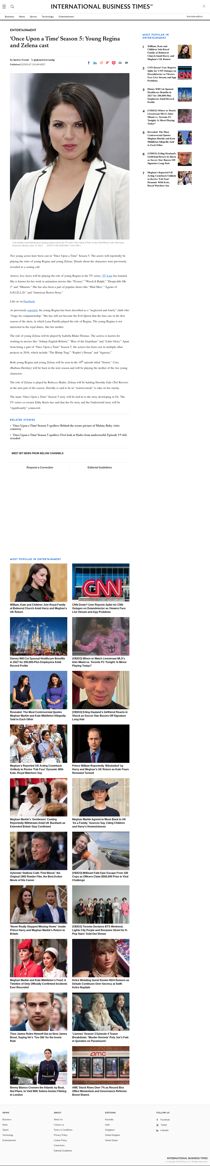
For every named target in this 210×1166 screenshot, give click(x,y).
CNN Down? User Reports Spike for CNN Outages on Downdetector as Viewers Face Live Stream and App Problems (99, 608)
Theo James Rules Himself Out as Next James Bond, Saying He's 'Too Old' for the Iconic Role (38, 1037)
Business (9, 16)
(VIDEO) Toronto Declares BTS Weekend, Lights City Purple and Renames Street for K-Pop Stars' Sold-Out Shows (100, 930)
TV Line (107, 276)
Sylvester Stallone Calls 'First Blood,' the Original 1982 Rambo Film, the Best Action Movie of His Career (36, 877)
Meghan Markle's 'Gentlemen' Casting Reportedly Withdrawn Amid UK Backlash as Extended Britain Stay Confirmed (37, 823)
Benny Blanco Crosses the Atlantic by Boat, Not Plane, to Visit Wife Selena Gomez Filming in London (38, 1091)
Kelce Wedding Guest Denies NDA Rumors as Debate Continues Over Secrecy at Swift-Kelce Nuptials (100, 984)
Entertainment (66, 16)
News (22, 16)
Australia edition (195, 16)
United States (111, 1140)
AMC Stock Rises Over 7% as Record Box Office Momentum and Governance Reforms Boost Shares (99, 1091)
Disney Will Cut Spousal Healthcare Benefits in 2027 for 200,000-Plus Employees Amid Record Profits (37, 662)
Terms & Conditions (63, 1130)
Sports (33, 16)
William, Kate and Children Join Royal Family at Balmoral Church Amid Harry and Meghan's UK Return (38, 608)
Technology (48, 16)
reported (32, 310)
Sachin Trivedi (21, 59)
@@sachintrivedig (44, 59)
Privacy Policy (61, 1135)
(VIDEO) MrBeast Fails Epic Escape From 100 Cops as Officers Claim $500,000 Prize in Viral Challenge (100, 877)
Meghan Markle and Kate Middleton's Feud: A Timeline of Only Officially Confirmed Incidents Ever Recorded (38, 984)
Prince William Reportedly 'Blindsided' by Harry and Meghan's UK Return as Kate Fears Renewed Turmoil (100, 769)
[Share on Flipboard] (108, 63)
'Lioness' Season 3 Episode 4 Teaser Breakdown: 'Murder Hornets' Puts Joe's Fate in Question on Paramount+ (100, 1037)
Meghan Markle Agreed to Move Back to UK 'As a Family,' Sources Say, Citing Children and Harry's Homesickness (99, 823)
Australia (109, 1119)
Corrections (59, 1145)
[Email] (120, 63)
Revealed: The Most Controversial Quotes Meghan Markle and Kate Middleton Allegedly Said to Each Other (38, 716)
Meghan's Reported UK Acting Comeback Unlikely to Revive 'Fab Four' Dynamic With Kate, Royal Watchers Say (36, 769)
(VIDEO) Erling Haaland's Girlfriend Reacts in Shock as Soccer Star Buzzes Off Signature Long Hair (100, 716)
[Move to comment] (126, 63)
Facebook (29, 301)
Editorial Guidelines (100, 467)
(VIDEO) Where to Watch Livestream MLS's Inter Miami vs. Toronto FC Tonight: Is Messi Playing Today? (99, 662)
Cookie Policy (60, 1140)
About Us (58, 1119)
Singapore (110, 1130)
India (107, 1125)
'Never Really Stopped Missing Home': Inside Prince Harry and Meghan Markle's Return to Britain (38, 930)
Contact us (59, 1125)
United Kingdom (112, 1135)
